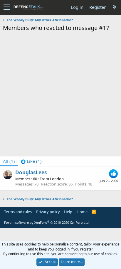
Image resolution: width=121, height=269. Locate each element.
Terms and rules (18, 211)
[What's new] (114, 7)
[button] (6, 7)
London (57, 178)
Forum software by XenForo (47, 222)
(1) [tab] (9, 161)
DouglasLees (31, 172)
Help (68, 211)
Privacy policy (48, 211)
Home (82, 211)
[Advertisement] (60, 95)
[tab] (31, 161)
